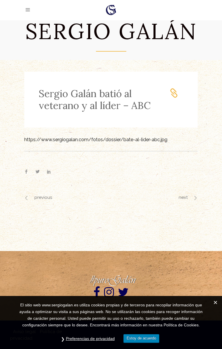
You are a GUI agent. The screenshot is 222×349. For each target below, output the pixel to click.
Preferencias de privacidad (90, 338)
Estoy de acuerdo (141, 338)
